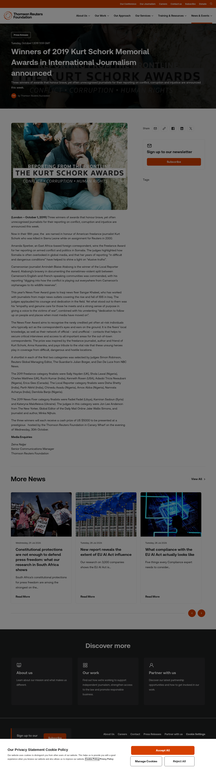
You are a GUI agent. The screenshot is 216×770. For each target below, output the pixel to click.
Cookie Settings (146, 761)
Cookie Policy (92, 759)
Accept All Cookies (162, 750)
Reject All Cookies (179, 761)
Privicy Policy (106, 759)
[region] (108, 754)
